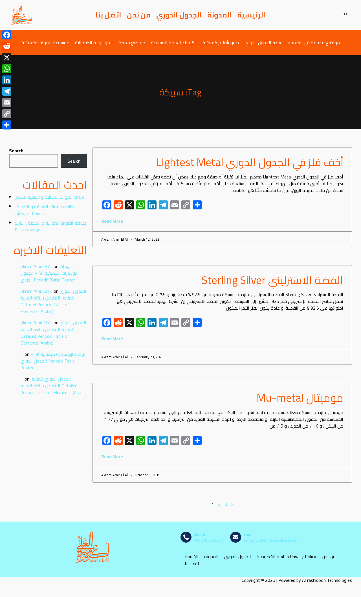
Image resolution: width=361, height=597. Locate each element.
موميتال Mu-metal (300, 398)
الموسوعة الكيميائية (94, 42)
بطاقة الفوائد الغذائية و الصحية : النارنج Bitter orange (50, 226)
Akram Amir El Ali (36, 266)
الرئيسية (251, 15)
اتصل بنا (108, 15)
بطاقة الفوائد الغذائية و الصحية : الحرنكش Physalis (45, 210)
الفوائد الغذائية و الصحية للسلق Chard (49, 197)
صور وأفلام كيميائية (220, 42)
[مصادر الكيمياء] (21, 15)
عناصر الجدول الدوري (263, 42)
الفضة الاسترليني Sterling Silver (272, 280)
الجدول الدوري (179, 15)
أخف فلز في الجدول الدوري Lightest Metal (250, 162)
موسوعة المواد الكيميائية (45, 42)
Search (16, 150)
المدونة (219, 15)
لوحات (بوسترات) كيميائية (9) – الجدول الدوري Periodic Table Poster (48, 273)
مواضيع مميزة (131, 42)
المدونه (211, 556)
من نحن (139, 15)
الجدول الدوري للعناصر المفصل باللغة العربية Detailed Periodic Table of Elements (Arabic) (53, 301)
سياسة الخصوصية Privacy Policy (286, 556)
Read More (112, 221)
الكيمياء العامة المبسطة (174, 42)
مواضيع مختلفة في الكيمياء (314, 42)
